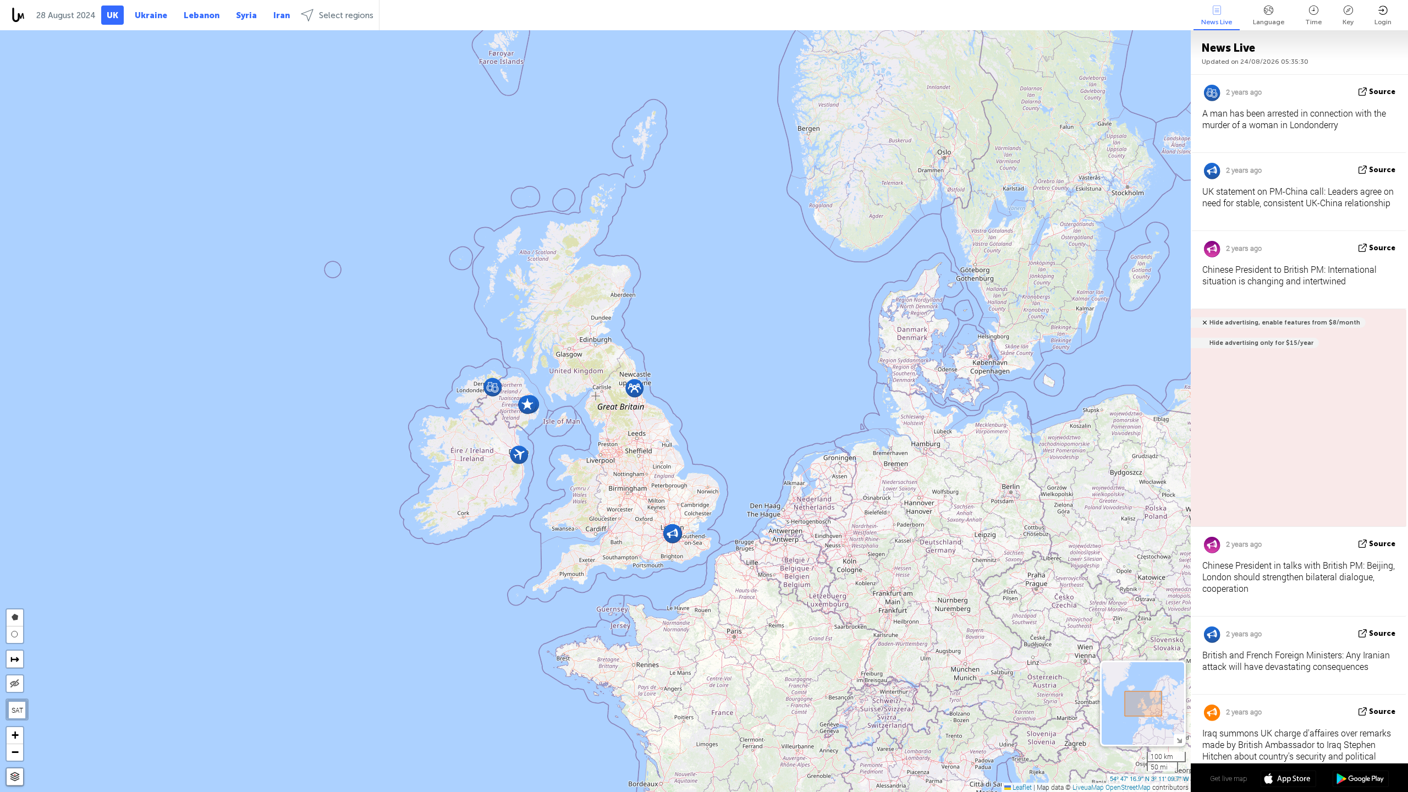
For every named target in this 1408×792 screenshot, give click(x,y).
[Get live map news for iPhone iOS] (1288, 780)
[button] (634, 388)
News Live (1216, 22)
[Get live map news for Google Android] (1360, 780)
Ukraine (151, 15)
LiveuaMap (1088, 787)
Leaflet (1021, 787)
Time (1313, 22)
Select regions (346, 15)
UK (112, 15)
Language (1268, 22)
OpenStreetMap (1128, 787)
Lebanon (201, 15)
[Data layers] (15, 776)
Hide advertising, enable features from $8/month (1284, 322)
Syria (246, 15)
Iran (281, 15)
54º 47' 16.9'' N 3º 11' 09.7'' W (1149, 778)
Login (1383, 22)
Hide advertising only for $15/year (1261, 342)
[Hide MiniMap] (1179, 739)
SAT (17, 710)
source (1382, 91)
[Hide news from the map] (15, 683)
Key (1348, 22)
